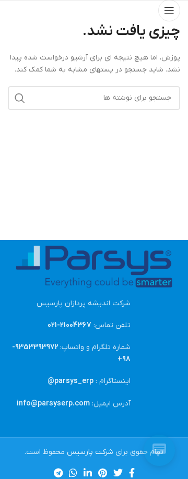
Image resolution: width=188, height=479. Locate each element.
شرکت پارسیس (90, 452)
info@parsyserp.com (53, 404)
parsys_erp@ (70, 381)
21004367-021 (69, 325)
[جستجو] (20, 98)
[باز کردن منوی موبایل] (169, 10)
